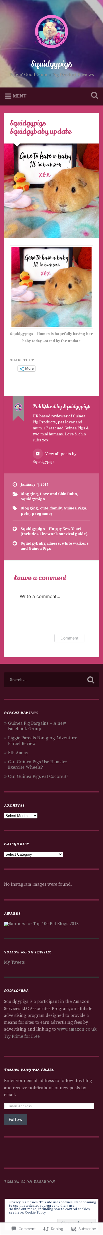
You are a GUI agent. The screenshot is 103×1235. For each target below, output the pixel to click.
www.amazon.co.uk (77, 1029)
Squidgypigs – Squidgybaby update (40, 127)
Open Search (93, 95)
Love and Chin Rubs (58, 494)
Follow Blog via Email (29, 1070)
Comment (69, 638)
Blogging (29, 494)
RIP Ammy (18, 753)
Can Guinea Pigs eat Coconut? (38, 776)
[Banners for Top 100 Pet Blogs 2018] (41, 924)
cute (44, 508)
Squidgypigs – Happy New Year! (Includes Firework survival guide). (54, 532)
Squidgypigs (51, 64)
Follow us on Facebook (29, 1182)
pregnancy (42, 513)
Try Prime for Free (22, 1036)
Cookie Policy (35, 1212)
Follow (16, 1119)
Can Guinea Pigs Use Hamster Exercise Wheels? (37, 764)
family (56, 508)
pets (25, 513)
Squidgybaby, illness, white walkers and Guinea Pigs (55, 546)
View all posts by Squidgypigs (54, 457)
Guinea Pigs (75, 508)
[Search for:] (51, 679)
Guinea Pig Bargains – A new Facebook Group (37, 726)
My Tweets (14, 962)
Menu (20, 96)
